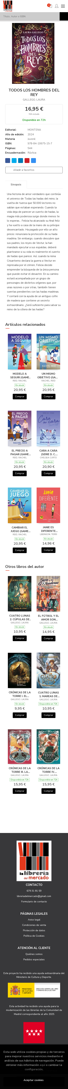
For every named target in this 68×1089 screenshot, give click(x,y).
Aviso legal (34, 919)
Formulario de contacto (34, 901)
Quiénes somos (34, 954)
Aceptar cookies (34, 1080)
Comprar (19, 396)
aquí (42, 1065)
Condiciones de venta (34, 925)
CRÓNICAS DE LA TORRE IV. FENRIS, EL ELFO (48, 770)
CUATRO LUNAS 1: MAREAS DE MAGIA (48, 694)
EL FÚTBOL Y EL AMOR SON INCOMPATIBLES (48, 617)
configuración (34, 1069)
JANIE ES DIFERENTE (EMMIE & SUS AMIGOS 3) (48, 529)
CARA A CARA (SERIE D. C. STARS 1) (48, 452)
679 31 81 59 (34, 890)
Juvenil (31, 139)
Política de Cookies (34, 936)
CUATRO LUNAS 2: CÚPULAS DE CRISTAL (19, 617)
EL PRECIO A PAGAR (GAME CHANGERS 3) (19, 452)
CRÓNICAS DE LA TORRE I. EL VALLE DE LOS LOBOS (20, 694)
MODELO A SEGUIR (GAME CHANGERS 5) (19, 375)
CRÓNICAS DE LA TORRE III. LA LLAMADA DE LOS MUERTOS (20, 770)
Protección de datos (34, 930)
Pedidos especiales (34, 959)
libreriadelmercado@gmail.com (34, 896)
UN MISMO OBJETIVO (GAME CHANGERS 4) (48, 375)
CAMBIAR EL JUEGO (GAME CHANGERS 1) (19, 529)
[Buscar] (64, 16)
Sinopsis (16, 184)
